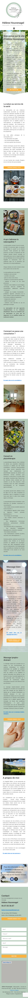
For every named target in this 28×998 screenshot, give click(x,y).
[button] (13, 28)
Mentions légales (14, 990)
